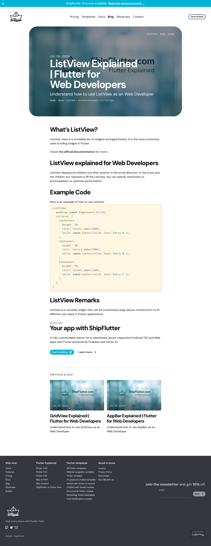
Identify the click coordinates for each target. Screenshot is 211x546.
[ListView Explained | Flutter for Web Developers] (34, 16)
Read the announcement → (126, 3)
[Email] (16, 527)
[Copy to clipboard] (157, 208)
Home (53, 100)
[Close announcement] (3, 3)
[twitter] (11, 527)
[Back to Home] (26, 511)
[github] (6, 527)
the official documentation (77, 152)
